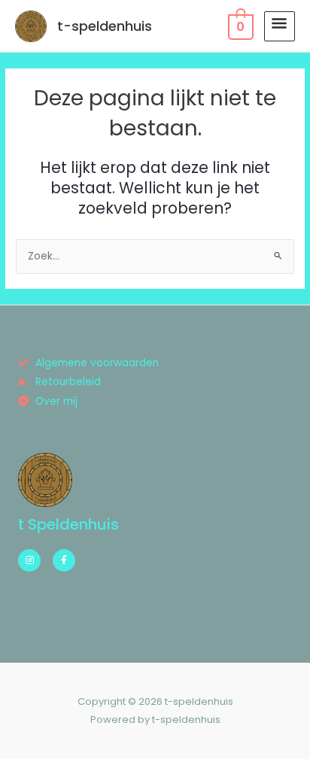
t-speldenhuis (104, 26)
